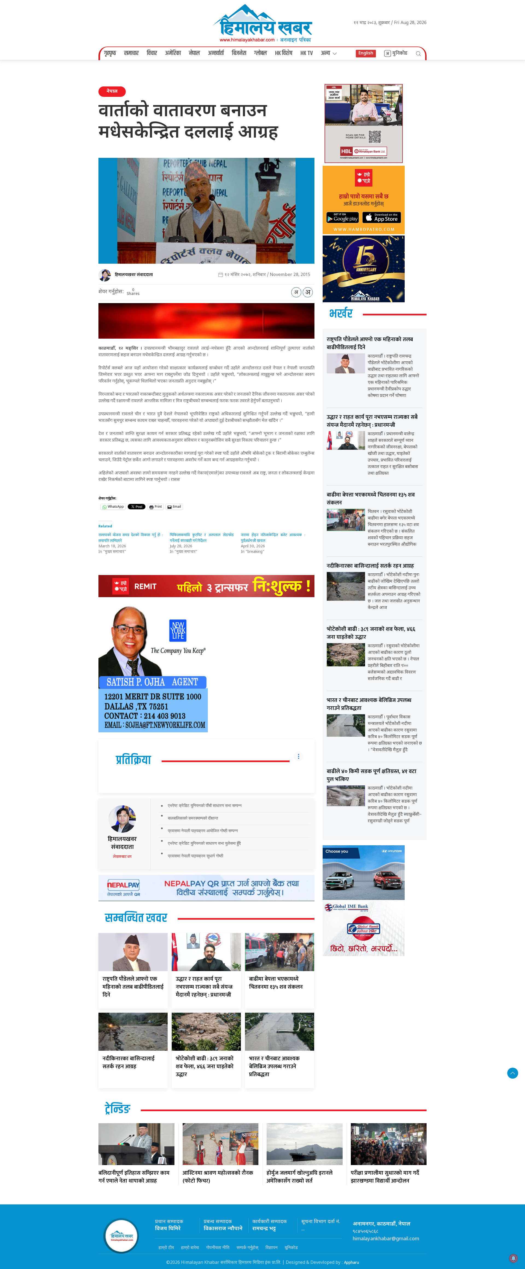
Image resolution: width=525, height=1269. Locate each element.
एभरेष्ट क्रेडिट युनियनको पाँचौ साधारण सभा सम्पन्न (205, 805)
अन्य (325, 53)
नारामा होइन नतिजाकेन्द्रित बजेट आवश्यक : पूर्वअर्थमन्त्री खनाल (273, 538)
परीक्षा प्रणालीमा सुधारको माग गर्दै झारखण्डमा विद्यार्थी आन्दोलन (385, 1177)
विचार (152, 53)
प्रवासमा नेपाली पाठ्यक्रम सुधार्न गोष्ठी (195, 855)
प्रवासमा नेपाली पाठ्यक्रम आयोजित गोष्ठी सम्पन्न (203, 830)
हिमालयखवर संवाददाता (134, 274)
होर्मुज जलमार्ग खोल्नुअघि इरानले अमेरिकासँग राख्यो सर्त (299, 1177)
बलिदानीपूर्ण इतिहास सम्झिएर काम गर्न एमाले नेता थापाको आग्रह (134, 1177)
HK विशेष (283, 53)
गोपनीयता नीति (217, 1247)
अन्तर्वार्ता (216, 53)
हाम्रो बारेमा (190, 1247)
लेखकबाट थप (122, 856)
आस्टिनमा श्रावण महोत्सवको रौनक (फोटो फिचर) (218, 1177)
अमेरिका (173, 53)
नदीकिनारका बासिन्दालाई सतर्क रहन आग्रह (128, 1062)
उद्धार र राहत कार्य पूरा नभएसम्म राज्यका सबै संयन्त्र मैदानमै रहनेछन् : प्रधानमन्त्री (204, 987)
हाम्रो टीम (166, 1247)
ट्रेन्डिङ (117, 1109)
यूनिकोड (291, 1247)
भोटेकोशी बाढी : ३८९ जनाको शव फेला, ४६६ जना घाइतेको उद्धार (205, 1066)
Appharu (351, 1262)
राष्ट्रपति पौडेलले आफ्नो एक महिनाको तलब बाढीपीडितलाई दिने (133, 987)
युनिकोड (399, 53)
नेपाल (194, 53)
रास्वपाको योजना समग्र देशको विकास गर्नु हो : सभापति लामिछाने (130, 538)
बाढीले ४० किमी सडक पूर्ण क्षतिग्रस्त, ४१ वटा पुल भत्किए (371, 775)
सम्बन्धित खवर (136, 918)
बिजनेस (239, 53)
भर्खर (340, 314)
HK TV (307, 53)
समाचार (131, 53)
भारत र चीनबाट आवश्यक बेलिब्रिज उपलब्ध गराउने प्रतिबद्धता (274, 1066)
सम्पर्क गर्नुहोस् (247, 1247)
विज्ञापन (272, 1247)
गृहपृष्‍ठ (110, 53)
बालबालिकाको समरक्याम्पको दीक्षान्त (193, 818)
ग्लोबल (260, 53)
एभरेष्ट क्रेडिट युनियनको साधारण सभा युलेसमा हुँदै (204, 843)
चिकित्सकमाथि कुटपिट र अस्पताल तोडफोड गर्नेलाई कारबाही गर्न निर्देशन (202, 538)
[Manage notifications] (513, 1258)
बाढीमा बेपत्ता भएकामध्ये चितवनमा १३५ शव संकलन (276, 983)
